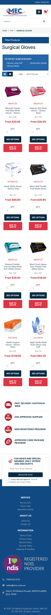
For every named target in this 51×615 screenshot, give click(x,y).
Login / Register (42, 2)
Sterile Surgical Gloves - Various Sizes (13, 344)
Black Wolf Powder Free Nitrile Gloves (38, 187)
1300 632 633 (13, 579)
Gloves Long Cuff (14, 63)
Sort (21, 74)
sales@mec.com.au (16, 585)
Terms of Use (25, 535)
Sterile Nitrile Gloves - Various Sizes (13, 187)
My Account (25, 502)
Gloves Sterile (13, 66)
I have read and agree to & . (22, 480)
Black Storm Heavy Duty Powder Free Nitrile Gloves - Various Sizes (38, 267)
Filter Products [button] (12, 40)
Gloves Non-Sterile (38, 63)
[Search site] (44, 21)
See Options (12, 139)
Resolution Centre (25, 509)
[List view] (10, 74)
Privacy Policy (25, 482)
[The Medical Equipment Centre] (15, 12)
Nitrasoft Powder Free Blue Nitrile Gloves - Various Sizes (12, 111)
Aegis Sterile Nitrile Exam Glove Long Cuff (38, 344)
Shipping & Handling (25, 549)
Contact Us (25, 524)
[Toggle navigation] (39, 12)
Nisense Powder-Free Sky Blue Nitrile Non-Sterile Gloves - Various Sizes (13, 267)
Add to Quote (12, 148)
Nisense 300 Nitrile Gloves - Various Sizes (38, 110)
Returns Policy (25, 542)
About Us (25, 521)
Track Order (25, 506)
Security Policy (25, 546)
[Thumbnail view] (4, 74)
